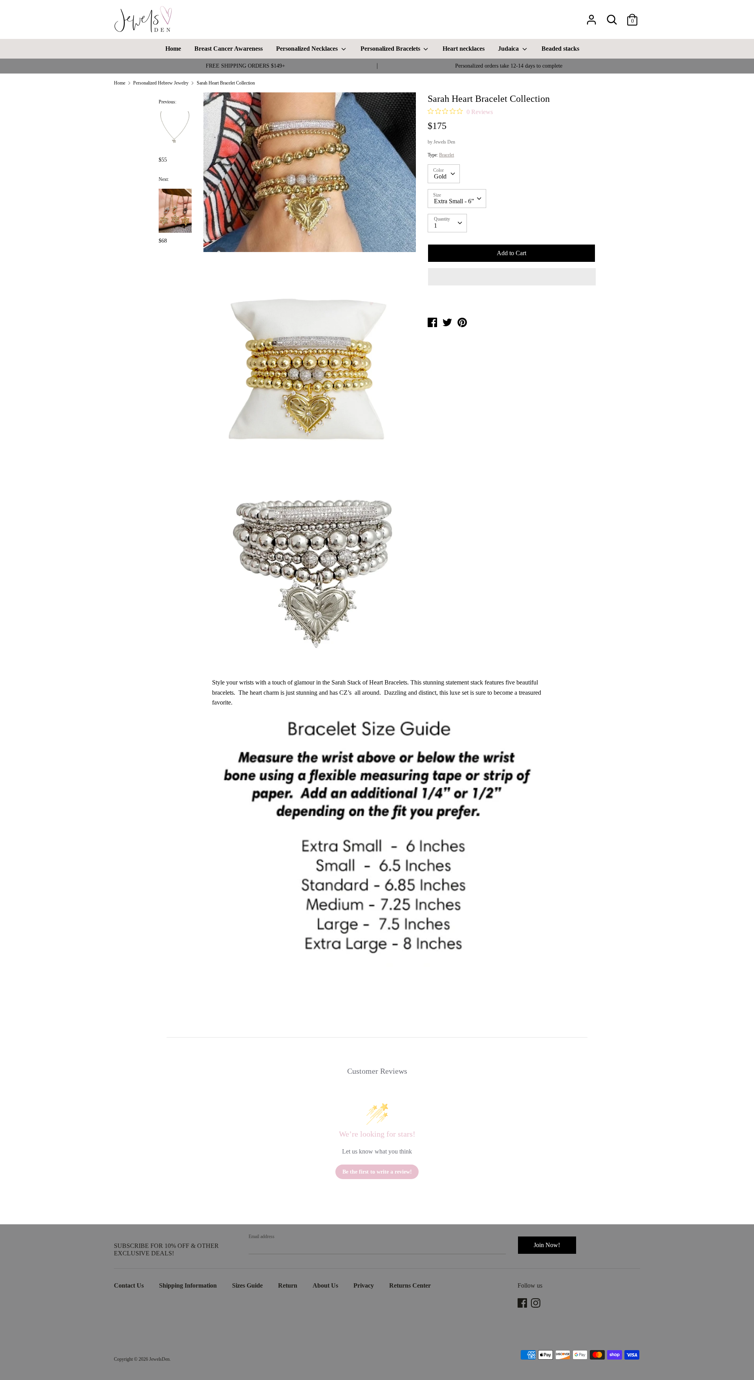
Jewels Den (444, 142)
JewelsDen (159, 1359)
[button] (512, 276)
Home (173, 48)
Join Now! (547, 1245)
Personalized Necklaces (307, 48)
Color (438, 170)
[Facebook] (523, 1303)
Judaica (509, 48)
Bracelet (446, 155)
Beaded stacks (560, 48)
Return (287, 1285)
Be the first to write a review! (377, 1172)
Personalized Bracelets (391, 48)
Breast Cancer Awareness (228, 48)
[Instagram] (536, 1303)
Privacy (363, 1285)
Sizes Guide (247, 1285)
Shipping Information (188, 1285)
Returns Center (410, 1285)
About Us (325, 1285)
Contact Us (129, 1285)
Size (437, 195)
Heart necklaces (464, 48)
